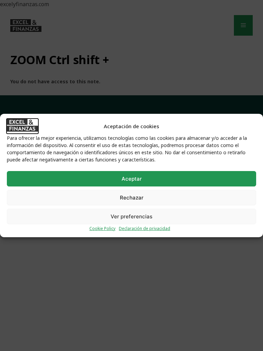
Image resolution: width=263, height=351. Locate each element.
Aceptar (132, 179)
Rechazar (131, 197)
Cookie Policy (102, 228)
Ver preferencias (131, 216)
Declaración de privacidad (144, 228)
